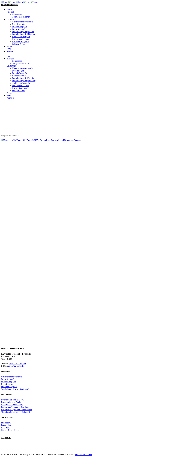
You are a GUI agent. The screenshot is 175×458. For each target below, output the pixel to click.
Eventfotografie (7, 384)
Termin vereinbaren (9, 5)
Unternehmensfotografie (11, 377)
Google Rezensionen (10, 430)
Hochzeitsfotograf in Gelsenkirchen (16, 409)
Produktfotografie (8, 381)
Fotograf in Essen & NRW (12, 400)
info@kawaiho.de (16, 366)
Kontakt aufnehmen (83, 454)
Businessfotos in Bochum (12, 402)
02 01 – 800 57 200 (17, 363)
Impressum (6, 423)
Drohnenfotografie (9, 386)
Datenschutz (6, 425)
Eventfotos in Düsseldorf (12, 404)
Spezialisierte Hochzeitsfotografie (15, 389)
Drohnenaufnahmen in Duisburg (15, 407)
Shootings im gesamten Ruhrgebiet (16, 412)
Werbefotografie (8, 379)
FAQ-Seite (5, 427)
